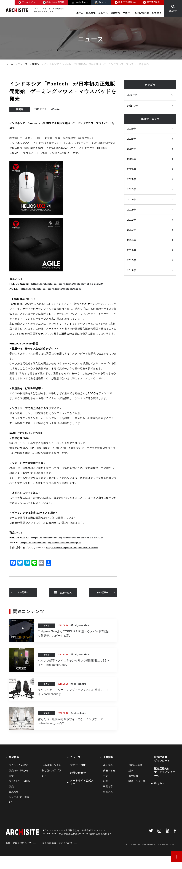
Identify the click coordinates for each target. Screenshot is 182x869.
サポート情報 (78, 764)
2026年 (131, 128)
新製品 (35, 64)
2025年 (131, 138)
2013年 (131, 260)
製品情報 (91, 13)
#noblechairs (78, 683)
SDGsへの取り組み (137, 768)
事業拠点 (108, 791)
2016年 (131, 229)
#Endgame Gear (80, 625)
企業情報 (115, 13)
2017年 (131, 219)
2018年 (131, 209)
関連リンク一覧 (137, 781)
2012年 (131, 270)
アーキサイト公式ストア (82, 782)
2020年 (131, 189)
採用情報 (133, 775)
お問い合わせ (142, 13)
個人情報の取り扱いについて (57, 843)
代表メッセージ (109, 773)
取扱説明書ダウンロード (162, 759)
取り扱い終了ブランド (51, 773)
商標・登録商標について (18, 843)
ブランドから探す (18, 765)
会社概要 (108, 765)
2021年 (131, 179)
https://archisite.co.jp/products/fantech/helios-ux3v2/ (67, 283)
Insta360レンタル (51, 765)
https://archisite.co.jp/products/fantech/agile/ (50, 288)
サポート (127, 13)
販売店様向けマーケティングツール (164, 772)
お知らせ (132, 105)
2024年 (131, 148)
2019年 (131, 199)
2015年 (131, 240)
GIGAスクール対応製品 (19, 784)
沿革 (105, 781)
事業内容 (108, 786)
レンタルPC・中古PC (19, 800)
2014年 (131, 250)
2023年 (131, 159)
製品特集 (14, 791)
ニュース (103, 13)
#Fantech (56, 109)
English (156, 13)
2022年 (131, 169)
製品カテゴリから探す (18, 773)
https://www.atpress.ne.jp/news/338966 (72, 547)
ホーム (80, 13)
